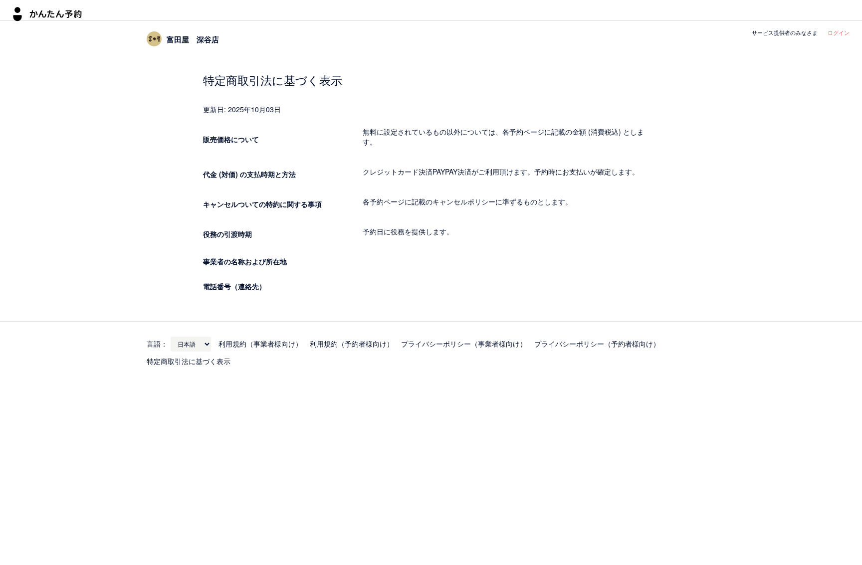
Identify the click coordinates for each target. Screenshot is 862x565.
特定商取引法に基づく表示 (188, 361)
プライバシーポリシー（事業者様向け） (464, 344)
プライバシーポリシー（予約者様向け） (597, 344)
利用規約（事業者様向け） (260, 344)
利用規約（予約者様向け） (352, 344)
